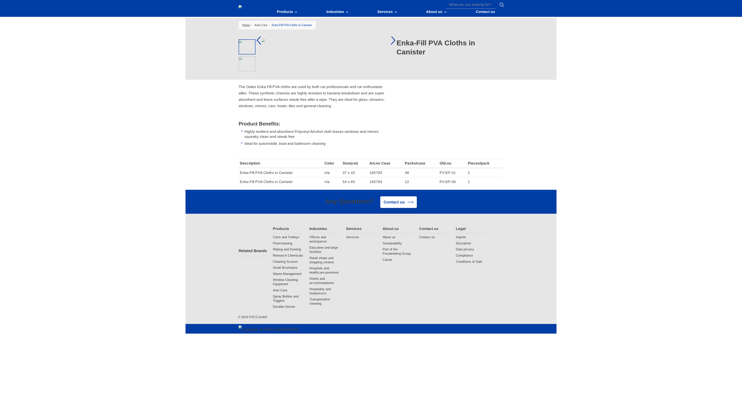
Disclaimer (463, 243)
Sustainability (392, 243)
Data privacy (465, 249)
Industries (318, 229)
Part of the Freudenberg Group (397, 251)
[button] (287, 12)
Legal (461, 229)
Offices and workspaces (318, 239)
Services (354, 229)
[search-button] (501, 4)
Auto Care (280, 290)
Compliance (464, 255)
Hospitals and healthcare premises (324, 270)
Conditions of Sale (469, 262)
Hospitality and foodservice (320, 291)
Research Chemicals (288, 255)
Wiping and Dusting (287, 249)
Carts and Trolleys (286, 237)
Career (387, 260)
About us (391, 229)
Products (281, 229)
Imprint (461, 237)
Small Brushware (285, 268)
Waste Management (287, 274)
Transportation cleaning (319, 301)
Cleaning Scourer (285, 262)
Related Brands (253, 251)
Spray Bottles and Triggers (286, 299)
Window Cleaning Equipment (285, 282)
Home (246, 25)
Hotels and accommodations (321, 281)
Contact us (428, 229)
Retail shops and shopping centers (321, 260)
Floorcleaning (282, 243)
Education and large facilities (323, 250)
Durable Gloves (284, 307)
